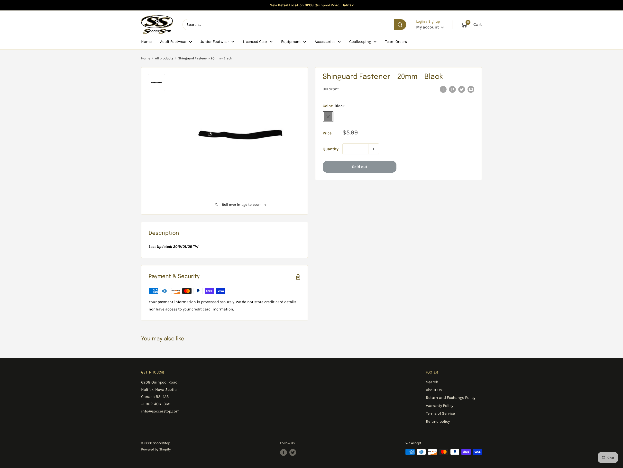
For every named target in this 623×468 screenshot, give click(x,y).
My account (428, 27)
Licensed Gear (255, 41)
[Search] (400, 24)
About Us (434, 389)
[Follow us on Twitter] (292, 452)
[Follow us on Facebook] (283, 452)
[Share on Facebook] (443, 89)
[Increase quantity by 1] (373, 149)
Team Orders (396, 41)
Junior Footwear (215, 41)
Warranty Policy (439, 405)
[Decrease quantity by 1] (348, 149)
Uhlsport (331, 89)
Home (146, 41)
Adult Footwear (173, 41)
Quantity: (331, 149)
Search (432, 382)
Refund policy (438, 421)
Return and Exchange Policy (450, 397)
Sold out (359, 167)
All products (164, 58)
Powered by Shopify (156, 449)
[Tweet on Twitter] (461, 89)
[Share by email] (470, 89)
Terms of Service (440, 413)
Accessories (325, 41)
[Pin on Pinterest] (452, 89)
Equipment (291, 41)
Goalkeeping (360, 41)
